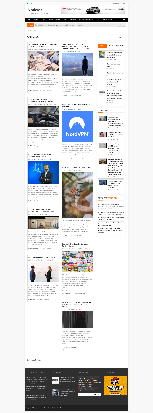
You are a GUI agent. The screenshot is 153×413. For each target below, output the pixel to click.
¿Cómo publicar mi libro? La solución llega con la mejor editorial (114, 55)
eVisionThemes (60, 408)
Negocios (73, 19)
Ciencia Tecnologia (54, 19)
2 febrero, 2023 (114, 176)
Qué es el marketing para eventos (41, 257)
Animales (36, 19)
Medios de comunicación (71, 291)
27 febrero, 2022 (114, 190)
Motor (64, 19)
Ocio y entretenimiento (86, 19)
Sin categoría (34, 90)
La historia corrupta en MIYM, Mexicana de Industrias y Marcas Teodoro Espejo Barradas (115, 148)
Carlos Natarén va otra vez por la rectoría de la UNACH (41, 156)
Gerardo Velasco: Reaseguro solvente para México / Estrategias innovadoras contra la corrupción (115, 121)
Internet (32, 146)
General (32, 201)
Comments (119, 45)
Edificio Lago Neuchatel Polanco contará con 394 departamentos (41, 211)
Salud (97, 19)
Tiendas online (107, 19)
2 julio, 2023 (113, 154)
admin (49, 159)
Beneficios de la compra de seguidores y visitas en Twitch (40, 100)
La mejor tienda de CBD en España (76, 168)
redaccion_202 (49, 260)
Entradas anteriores (34, 360)
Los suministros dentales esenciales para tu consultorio (42, 45)
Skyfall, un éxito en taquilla (115, 73)
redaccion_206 (51, 49)
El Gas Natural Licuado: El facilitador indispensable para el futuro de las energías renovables (110, 230)
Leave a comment (47, 90)
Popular (102, 45)
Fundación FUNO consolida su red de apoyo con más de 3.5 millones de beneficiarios (36, 388)
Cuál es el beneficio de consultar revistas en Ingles (75, 245)
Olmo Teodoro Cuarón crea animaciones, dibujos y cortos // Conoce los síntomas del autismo (75, 46)
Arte (43, 19)
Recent (111, 45)
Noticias (35, 10)
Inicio (28, 19)
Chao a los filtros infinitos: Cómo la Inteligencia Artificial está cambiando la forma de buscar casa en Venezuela (115, 95)
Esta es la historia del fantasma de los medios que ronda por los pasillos (76, 304)
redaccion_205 (51, 104)
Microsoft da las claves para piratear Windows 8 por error (114, 82)
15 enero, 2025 (114, 128)
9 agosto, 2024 (114, 139)
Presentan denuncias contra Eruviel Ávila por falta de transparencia (115, 135)
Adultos (82, 377)
